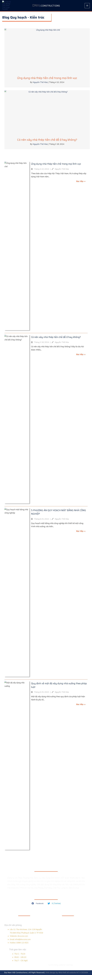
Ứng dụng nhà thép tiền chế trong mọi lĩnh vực (47, 78)
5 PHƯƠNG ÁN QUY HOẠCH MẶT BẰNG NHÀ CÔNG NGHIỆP (58, 512)
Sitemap (69, 965)
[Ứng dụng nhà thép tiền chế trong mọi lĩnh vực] (47, 50)
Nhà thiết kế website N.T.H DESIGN (73, 972)
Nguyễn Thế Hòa (40, 82)
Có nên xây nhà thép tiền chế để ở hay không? (47, 140)
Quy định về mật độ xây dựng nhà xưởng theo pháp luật (59, 685)
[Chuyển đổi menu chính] (87, 5)
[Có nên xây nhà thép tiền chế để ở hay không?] (47, 112)
